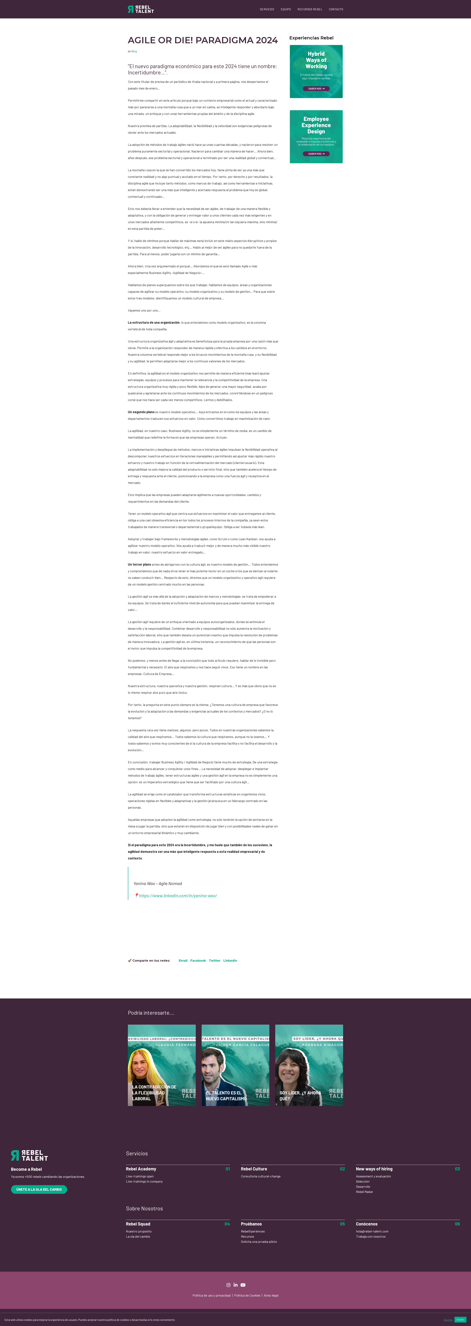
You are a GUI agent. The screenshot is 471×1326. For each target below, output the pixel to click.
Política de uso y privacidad (212, 1295)
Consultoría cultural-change (261, 1176)
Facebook (198, 960)
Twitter (214, 960)
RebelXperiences (253, 1231)
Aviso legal (271, 1295)
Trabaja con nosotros (371, 1236)
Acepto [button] (460, 1319)
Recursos (247, 1236)
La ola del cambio (138, 1236)
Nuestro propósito (139, 1231)
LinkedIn (230, 960)
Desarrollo (363, 1186)
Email (183, 960)
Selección (362, 1181)
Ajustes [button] (448, 1319)
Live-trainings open (140, 1176)
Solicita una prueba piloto (259, 1241)
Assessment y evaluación (373, 1176)
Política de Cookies (247, 1295)
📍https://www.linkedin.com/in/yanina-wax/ (175, 895)
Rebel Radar (364, 1192)
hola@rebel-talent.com (372, 1231)
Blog (134, 51)
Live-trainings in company (144, 1181)
